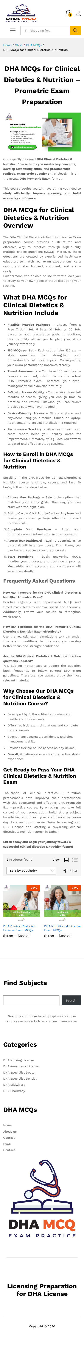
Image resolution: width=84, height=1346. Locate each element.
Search (75, 30)
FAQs (7, 1143)
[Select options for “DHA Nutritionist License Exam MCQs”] (57, 919)
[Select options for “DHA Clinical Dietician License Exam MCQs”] (16, 919)
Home (7, 1125)
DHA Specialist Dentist (20, 1078)
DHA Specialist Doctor (19, 1072)
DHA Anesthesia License (21, 1066)
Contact (9, 1150)
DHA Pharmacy (14, 1091)
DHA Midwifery (14, 1084)
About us (10, 1131)
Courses (9, 1137)
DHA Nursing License (18, 1060)
